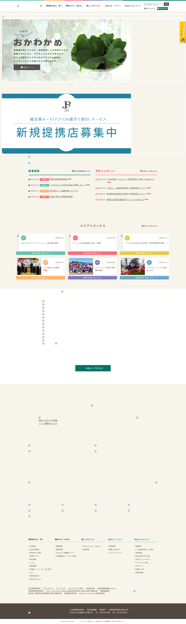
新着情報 (112, 546)
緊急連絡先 (163, 8)
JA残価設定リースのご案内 (66, 556)
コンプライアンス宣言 (75, 588)
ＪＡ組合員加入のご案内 (144, 549)
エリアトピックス (115, 553)
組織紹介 (138, 546)
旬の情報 (33, 559)
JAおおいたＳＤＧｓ (143, 559)
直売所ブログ (34, 556)
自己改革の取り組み (142, 556)
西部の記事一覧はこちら (144, 253)
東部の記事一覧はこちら (41, 253)
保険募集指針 (104, 591)
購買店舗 (59, 549)
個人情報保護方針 (34, 588)
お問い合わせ (150, 8)
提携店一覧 (139, 569)
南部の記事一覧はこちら (41, 278)
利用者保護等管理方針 (36, 591)
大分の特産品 (34, 549)
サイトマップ (60, 588)
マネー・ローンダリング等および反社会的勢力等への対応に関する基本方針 (72, 591)
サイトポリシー (48, 588)
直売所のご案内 (35, 553)
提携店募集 (139, 572)
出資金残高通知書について (106, 588)
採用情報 (138, 553)
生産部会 (33, 546)
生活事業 (85, 549)
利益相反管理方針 (70, 593)
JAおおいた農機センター (65, 553)
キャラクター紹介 (142, 563)
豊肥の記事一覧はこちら (93, 278)
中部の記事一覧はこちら (93, 253)
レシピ (32, 563)
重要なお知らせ (114, 549)
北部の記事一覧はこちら (144, 278)
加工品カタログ (35, 579)
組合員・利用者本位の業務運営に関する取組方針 (45, 593)
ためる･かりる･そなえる (91, 546)
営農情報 (59, 546)
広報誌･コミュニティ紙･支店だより (39, 570)
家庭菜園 (33, 566)
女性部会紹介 (34, 576)
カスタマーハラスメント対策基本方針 (92, 593)
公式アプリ (139, 566)
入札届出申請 (90, 588)
